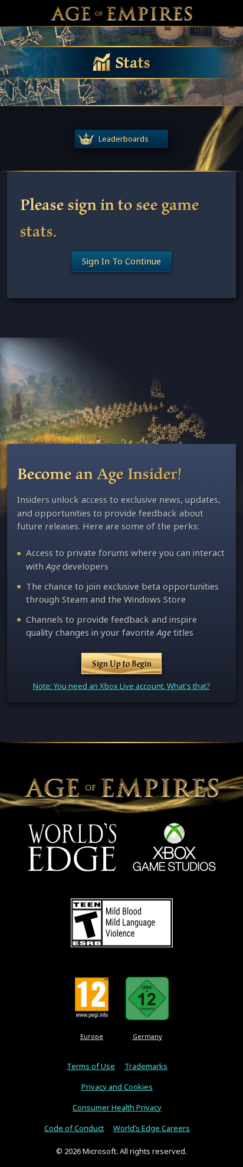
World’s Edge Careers (151, 1128)
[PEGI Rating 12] (91, 998)
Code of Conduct (74, 1128)
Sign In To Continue (121, 261)
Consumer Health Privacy (117, 1107)
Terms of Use (91, 1066)
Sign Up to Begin (122, 663)
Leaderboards (123, 139)
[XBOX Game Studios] (174, 847)
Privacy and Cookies (117, 1087)
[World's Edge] (72, 847)
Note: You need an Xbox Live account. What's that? (121, 686)
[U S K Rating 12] (147, 998)
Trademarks (146, 1066)
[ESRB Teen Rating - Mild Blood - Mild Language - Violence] (122, 922)
